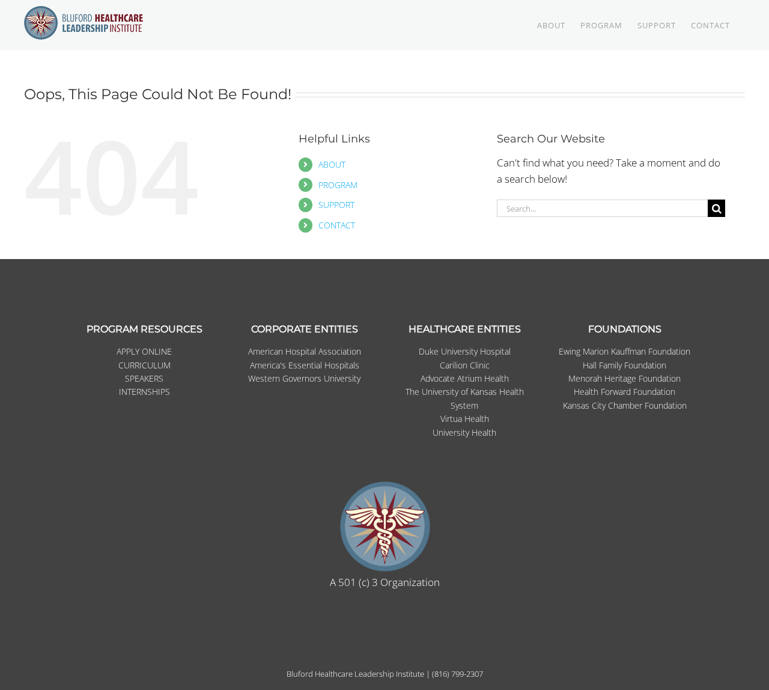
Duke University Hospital (465, 351)
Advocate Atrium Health (465, 378)
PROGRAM (337, 185)
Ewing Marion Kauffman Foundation (624, 351)
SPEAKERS (144, 378)
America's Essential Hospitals (304, 365)
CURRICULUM (144, 365)
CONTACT (336, 225)
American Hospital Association (304, 351)
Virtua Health (464, 418)
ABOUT (331, 164)
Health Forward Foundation (624, 391)
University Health (464, 432)
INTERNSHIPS (144, 391)
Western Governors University (304, 378)
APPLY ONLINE (144, 351)
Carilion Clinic (465, 365)
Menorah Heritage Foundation (624, 378)
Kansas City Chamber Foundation (625, 405)
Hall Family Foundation (624, 365)
